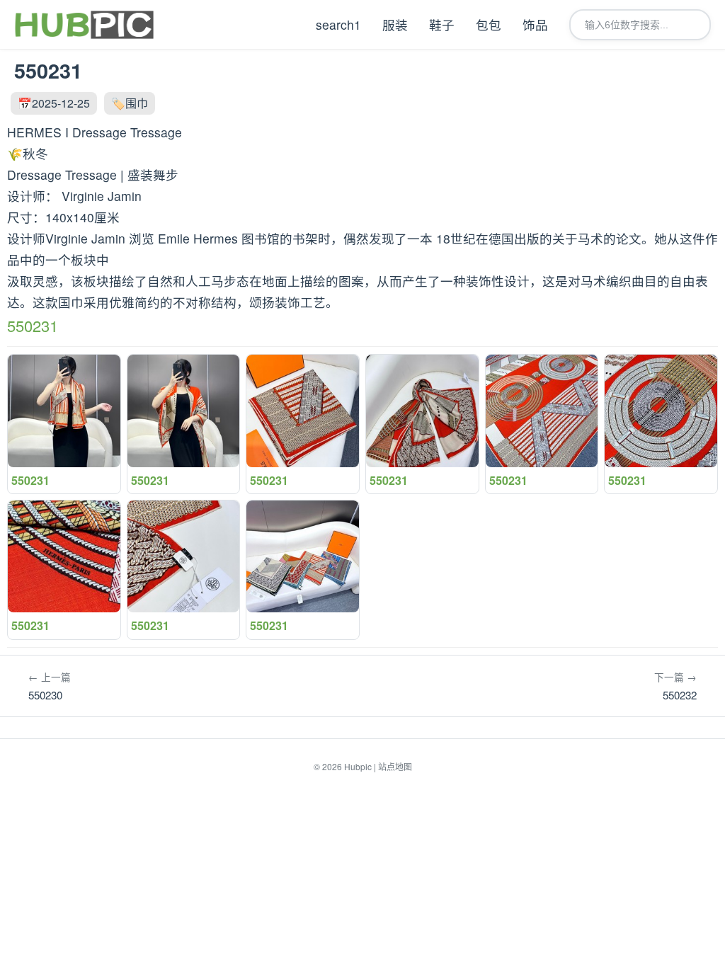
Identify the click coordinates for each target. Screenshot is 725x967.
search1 (338, 24)
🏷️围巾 (129, 103)
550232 (675, 686)
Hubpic (358, 766)
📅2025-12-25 (54, 103)
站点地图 (395, 766)
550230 (49, 686)
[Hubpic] (84, 25)
